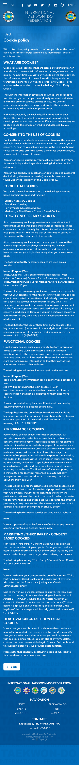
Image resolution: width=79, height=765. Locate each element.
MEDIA (57, 708)
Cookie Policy (46, 736)
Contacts (57, 712)
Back (8, 34)
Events (21, 708)
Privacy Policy (32, 736)
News (21, 704)
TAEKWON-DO (57, 704)
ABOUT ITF (21, 712)
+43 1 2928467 (42, 728)
